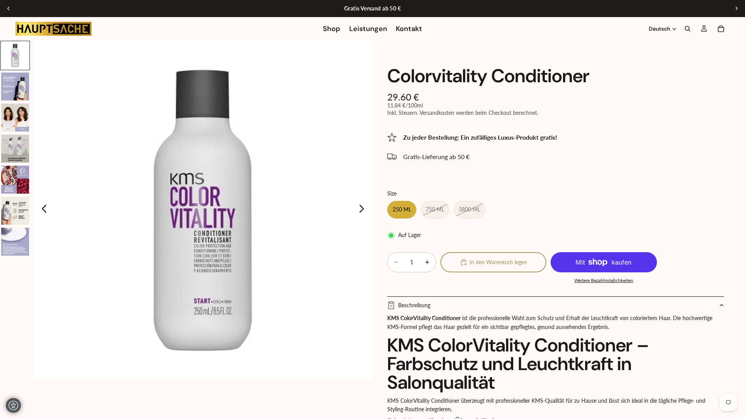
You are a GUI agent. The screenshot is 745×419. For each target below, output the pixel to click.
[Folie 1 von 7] (15, 55)
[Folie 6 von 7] (15, 211)
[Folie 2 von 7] (15, 86)
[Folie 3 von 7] (15, 118)
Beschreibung (414, 305)
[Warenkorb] (720, 28)
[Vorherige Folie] (8, 8)
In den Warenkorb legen (498, 262)
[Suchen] (687, 28)
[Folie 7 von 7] (15, 242)
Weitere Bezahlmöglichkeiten (603, 280)
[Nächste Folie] (736, 8)
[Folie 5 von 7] (15, 180)
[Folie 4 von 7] (15, 149)
